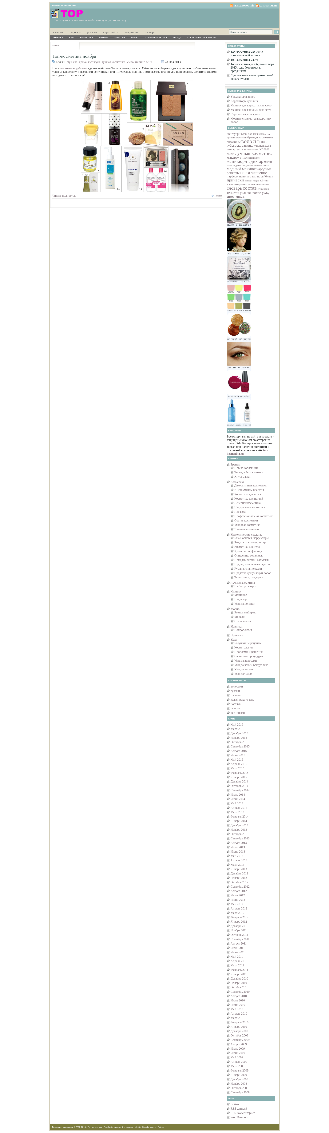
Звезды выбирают (246, 612)
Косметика (86, 38)
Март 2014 (237, 812)
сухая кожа (263, 189)
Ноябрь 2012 (239, 877)
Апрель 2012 (239, 908)
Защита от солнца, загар (250, 542)
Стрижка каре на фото (245, 114)
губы (230, 145)
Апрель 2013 (239, 860)
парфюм (232, 176)
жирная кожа (262, 145)
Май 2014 (237, 803)
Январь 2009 (239, 1074)
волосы (250, 141)
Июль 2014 (238, 794)
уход (266, 192)
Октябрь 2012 (239, 882)
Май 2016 (237, 724)
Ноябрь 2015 (239, 737)
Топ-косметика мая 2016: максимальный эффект (247, 53)
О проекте (75, 32)
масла (229, 165)
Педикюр (240, 599)
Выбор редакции (245, 586)
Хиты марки (242, 476)
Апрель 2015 (239, 764)
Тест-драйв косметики (248, 472)
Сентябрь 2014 (240, 790)
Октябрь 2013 (239, 834)
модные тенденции (243, 165)
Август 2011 (239, 943)
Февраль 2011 (239, 969)
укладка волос (250, 193)
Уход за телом (243, 673)
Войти (235, 1104)
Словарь (150, 32)
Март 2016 (237, 729)
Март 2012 (237, 912)
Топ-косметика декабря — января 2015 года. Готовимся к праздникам (252, 67)
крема (83, 62)
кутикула (94, 62)
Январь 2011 (239, 974)
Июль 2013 (238, 847)
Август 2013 (239, 842)
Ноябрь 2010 (239, 982)
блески (267, 134)
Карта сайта (110, 32)
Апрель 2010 (239, 1013)
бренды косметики (237, 137)
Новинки (58, 38)
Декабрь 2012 (239, 873)
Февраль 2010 (239, 1022)
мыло (130, 62)
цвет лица (235, 196)
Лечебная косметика (247, 503)
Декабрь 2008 (239, 1079)
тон (236, 193)
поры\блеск (265, 176)
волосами (237, 686)
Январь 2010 (239, 1026)
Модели (239, 616)
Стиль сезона (243, 621)
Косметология (243, 647)
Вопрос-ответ (243, 630)
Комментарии (268, 6)
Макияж (103, 38)
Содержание (131, 32)
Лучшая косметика (156, 38)
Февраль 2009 (239, 1070)
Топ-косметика (95, 1127)
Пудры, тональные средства (252, 564)
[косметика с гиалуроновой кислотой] (239, 426)
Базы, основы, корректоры (251, 538)
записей (239, 1108)
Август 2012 (239, 891)
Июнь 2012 (238, 899)
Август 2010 (239, 996)
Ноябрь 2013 (239, 829)
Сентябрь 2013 (240, 838)
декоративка (244, 145)
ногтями (236, 704)
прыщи (248, 180)
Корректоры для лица (245, 101)
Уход (71, 38)
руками (235, 708)
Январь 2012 (239, 921)
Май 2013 (237, 856)
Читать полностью (64, 195)
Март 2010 (237, 1018)
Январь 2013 (239, 869)
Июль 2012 (238, 895)
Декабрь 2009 (239, 1031)
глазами (236, 695)
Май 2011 (237, 956)
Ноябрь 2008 (239, 1083)
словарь (234, 188)
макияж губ (254, 157)
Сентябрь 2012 (240, 886)
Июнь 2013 (238, 851)
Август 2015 (239, 750)
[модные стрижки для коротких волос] (239, 255)
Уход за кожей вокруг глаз (251, 665)
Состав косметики (246, 520)
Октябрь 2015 (239, 742)
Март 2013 (237, 864)
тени (149, 62)
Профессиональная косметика (253, 516)
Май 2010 (237, 1009)
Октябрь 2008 (239, 1088)
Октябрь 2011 (239, 934)
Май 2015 (237, 759)
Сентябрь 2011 (240, 939)
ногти (245, 173)
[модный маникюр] (239, 340)
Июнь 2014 (238, 799)
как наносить (253, 150)
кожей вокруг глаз (242, 699)
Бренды (177, 38)
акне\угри (233, 134)
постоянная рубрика (73, 68)
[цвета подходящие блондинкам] (239, 312)
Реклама (92, 32)
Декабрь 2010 (239, 978)
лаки (230, 153)
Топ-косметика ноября (74, 56)
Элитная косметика (247, 529)
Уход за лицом (243, 669)
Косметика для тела (247, 546)
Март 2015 (237, 768)
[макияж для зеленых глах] (239, 369)
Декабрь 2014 (239, 781)
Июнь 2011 (238, 952)
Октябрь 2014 (239, 785)
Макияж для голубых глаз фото (251, 109)
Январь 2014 (239, 820)
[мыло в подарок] (239, 226)
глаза (263, 141)
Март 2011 (237, 965)
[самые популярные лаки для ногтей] (239, 397)
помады (251, 176)
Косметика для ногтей (248, 498)
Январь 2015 (239, 777)
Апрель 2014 (239, 807)
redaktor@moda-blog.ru (145, 1127)
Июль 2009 (238, 1048)
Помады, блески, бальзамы (251, 559)
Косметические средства (201, 38)
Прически (119, 38)
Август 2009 (239, 1044)
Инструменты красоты (249, 489)
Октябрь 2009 (239, 1035)
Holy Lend (70, 62)
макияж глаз (237, 157)
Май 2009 (237, 1057)
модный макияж (241, 168)
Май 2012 (237, 904)
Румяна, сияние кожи (248, 568)
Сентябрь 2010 (240, 991)
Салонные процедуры (248, 656)
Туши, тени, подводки (248, 577)
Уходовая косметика (247, 524)
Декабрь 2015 (239, 733)
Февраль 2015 (239, 772)
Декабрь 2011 (239, 926)
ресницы (243, 185)
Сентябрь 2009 (240, 1039)
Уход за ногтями (244, 603)
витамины (233, 142)
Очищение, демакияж (248, 555)
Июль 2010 (238, 1000)
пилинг (140, 62)
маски (268, 161)
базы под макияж (252, 133)
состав (250, 188)
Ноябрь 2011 (239, 930)
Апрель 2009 (239, 1061)
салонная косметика (258, 184)
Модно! (135, 38)
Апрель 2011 (239, 961)
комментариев (243, 1113)
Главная (58, 32)
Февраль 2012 (239, 917)
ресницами (238, 712)
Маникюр (240, 594)
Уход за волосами (245, 660)
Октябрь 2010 (239, 987)
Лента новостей (244, 6)
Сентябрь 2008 (240, 1092)
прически (235, 180)
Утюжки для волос (243, 96)
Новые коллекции (246, 467)
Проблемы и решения (248, 651)
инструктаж (236, 149)
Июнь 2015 (238, 755)
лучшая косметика (113, 62)
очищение (259, 173)
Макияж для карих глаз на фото (251, 105)
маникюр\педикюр (245, 161)
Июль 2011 (238, 947)
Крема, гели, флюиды (248, 551)
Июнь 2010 (238, 1004)
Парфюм (240, 511)
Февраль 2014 (239, 816)
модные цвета (261, 165)
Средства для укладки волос (252, 573)
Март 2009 (237, 1066)
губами (235, 690)
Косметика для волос (248, 494)
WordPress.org (239, 1117)
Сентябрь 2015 (240, 746)
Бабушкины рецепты (247, 643)
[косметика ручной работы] (239, 283)
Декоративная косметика (250, 485)
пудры (256, 181)
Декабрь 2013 (239, 825)
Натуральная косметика (249, 507)
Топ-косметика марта (244, 59)
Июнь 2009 (238, 1053)
